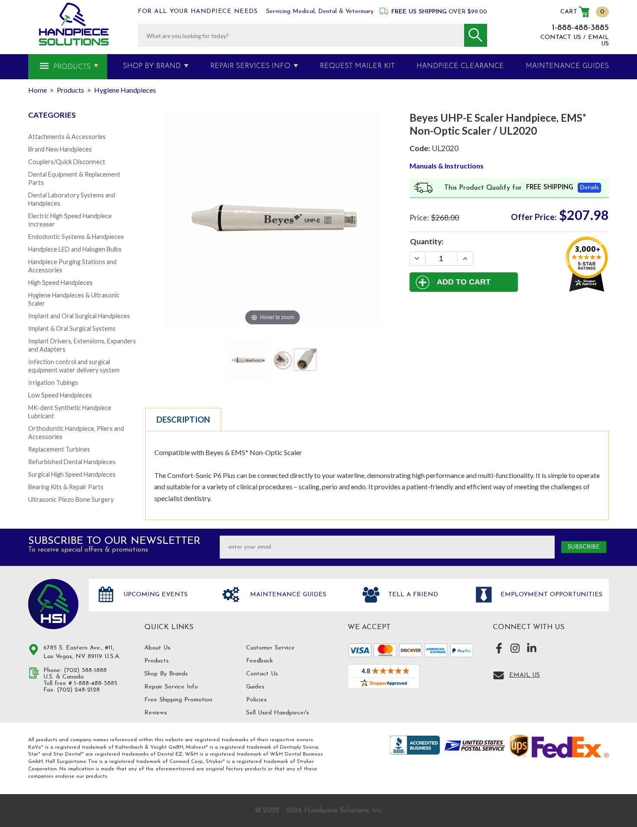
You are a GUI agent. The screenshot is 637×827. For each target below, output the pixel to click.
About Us (157, 648)
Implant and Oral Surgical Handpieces (79, 316)
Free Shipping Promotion (178, 700)
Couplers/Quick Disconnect (66, 161)
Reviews (155, 713)
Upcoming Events (154, 594)
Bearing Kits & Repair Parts (66, 487)
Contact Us (262, 674)
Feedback (259, 661)
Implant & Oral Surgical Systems (72, 328)
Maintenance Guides (287, 594)
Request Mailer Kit (357, 66)
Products (72, 67)
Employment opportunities (550, 594)
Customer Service (270, 648)
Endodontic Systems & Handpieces (76, 236)
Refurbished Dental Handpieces (72, 461)
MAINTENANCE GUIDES (567, 66)
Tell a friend (412, 594)
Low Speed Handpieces (60, 395)
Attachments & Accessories (67, 136)
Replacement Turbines (59, 449)
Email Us (524, 675)
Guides (255, 687)
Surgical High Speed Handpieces (72, 474)
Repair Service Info (171, 687)
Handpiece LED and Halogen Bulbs (75, 249)
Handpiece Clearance (460, 66)
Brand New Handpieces (60, 149)
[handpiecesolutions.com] (74, 24)
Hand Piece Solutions (53, 604)
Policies (256, 700)
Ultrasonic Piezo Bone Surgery (71, 499)
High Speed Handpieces (60, 282)
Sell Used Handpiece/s (277, 713)
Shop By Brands (166, 674)
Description (183, 419)
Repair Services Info (250, 66)
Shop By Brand (152, 66)
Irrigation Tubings (53, 382)
